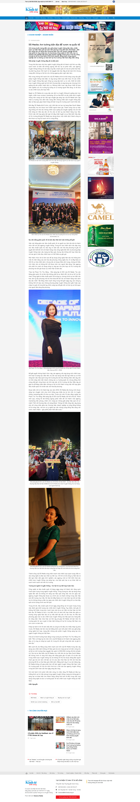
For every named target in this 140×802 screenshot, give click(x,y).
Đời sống (50, 18)
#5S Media (33, 697)
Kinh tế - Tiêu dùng (41, 18)
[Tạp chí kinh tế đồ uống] (32, 9)
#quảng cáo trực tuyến (64, 697)
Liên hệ (57, 1)
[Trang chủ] (26, 18)
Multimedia (103, 18)
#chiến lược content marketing (39, 702)
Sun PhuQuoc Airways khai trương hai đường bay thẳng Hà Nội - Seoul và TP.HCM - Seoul (73, 746)
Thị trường (57, 18)
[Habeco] (101, 165)
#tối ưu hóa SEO (55, 702)
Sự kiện (31, 18)
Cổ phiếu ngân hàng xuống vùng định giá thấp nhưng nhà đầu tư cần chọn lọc (69, 760)
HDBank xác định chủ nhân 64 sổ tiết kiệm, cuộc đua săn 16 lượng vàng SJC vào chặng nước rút (73, 720)
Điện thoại (64, 1)
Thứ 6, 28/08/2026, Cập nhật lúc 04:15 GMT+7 (39, 1)
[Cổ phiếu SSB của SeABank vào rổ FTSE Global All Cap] (40, 723)
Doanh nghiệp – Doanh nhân (69, 18)
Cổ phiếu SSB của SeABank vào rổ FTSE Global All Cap (40, 734)
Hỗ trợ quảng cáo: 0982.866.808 (67, 797)
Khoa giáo (95, 18)
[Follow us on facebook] (114, 1)
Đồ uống (81, 18)
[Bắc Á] (101, 134)
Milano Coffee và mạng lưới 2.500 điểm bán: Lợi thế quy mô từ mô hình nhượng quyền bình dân (73, 733)
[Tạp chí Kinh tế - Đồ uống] (26, 773)
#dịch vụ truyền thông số (47, 697)
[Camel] (101, 211)
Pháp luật (88, 18)
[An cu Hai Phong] (101, 52)
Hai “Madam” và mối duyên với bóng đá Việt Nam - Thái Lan (40, 760)
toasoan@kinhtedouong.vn (66, 792)
